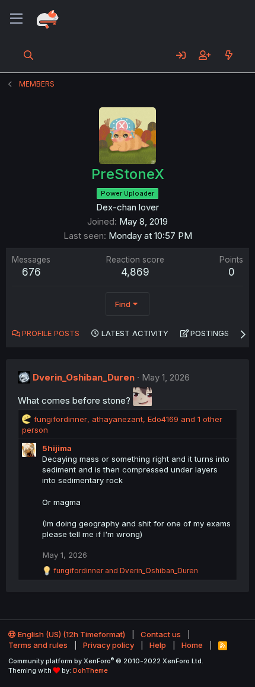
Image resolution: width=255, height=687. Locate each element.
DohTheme (90, 670)
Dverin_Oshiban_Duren (84, 377)
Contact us (161, 634)
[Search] (29, 55)
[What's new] (228, 55)
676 (31, 272)
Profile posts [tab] (50, 333)
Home (192, 645)
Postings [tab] (209, 333)
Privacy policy (108, 645)
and (125, 570)
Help (157, 645)
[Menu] (16, 19)
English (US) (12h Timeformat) (70, 634)
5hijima (57, 448)
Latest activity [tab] (134, 333)
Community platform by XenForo (105, 661)
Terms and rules (38, 645)
